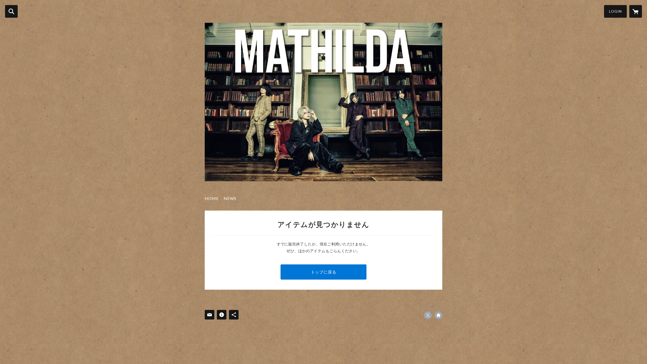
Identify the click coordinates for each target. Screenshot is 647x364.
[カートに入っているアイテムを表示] (635, 11)
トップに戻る (323, 271)
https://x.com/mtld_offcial (428, 315)
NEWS (230, 198)
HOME (212, 198)
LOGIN (615, 11)
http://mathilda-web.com (438, 315)
